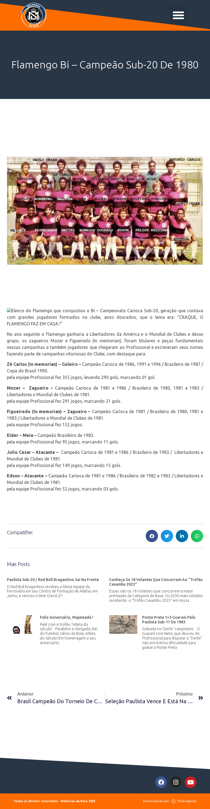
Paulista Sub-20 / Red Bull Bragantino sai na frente (53, 579)
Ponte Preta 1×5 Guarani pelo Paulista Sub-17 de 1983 (169, 619)
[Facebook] (161, 782)
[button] (178, 15)
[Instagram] (176, 782)
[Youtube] (190, 782)
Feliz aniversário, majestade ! (66, 617)
